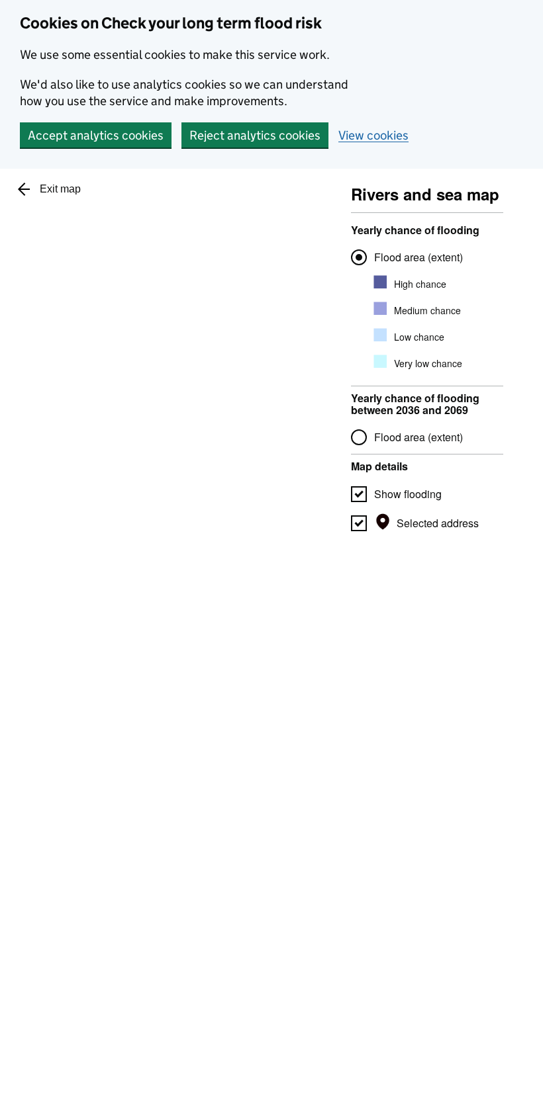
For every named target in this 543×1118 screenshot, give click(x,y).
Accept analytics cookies (96, 135)
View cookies (373, 135)
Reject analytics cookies (255, 135)
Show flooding (408, 493)
